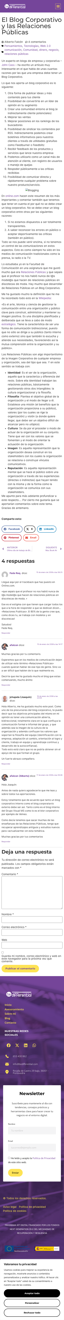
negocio (53, 49)
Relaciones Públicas (33, 272)
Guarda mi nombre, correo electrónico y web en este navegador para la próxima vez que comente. (31, 959)
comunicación (13, 49)
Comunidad (30, 49)
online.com (12, 195)
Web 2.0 (45, 45)
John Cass (8, 64)
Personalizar (32, 1303)
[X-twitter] (17, 1045)
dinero (43, 49)
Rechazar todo (32, 1312)
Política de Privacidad (43, 1158)
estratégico (9, 324)
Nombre (8, 914)
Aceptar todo (32, 1293)
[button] (58, 6)
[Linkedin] (26, 1045)
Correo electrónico (14, 927)
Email (10, 1141)
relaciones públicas (16, 53)
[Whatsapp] (34, 1045)
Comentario (10, 874)
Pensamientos (13, 45)
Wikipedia (45, 298)
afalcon (14, 645)
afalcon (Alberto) (19, 775)
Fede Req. (15, 573)
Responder (6, 633)
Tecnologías (31, 45)
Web (4, 940)
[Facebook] (8, 1045)
